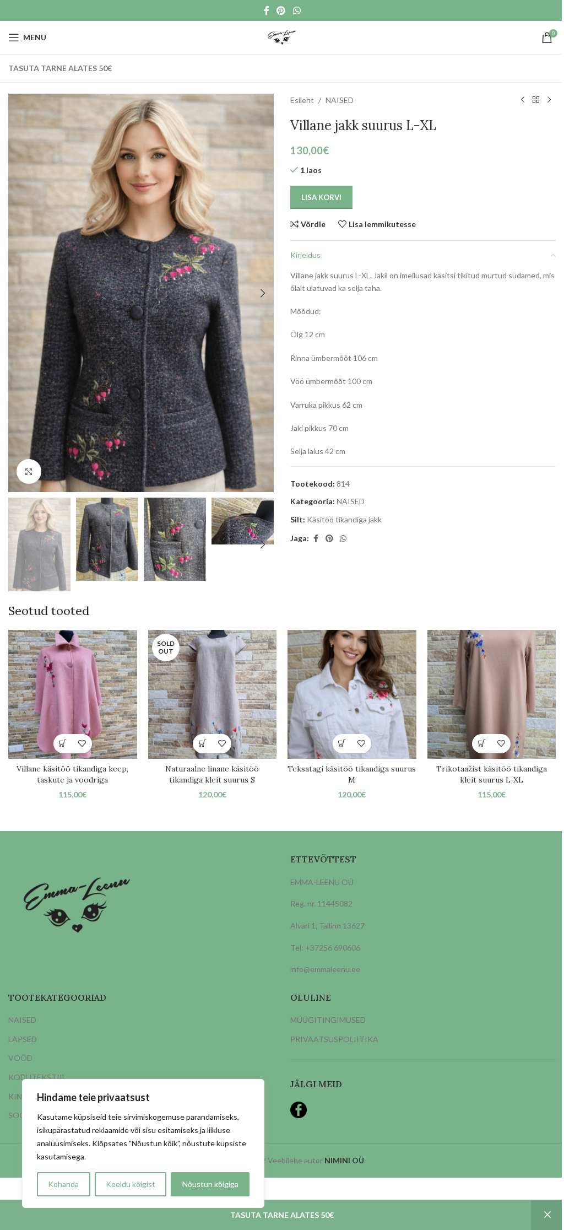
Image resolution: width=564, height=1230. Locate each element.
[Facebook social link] (266, 10)
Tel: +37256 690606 (325, 947)
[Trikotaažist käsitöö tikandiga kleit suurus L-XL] (491, 694)
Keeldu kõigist (130, 1184)
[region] (143, 1143)
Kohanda (63, 1184)
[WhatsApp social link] (296, 10)
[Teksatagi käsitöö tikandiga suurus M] (352, 694)
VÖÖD (20, 1057)
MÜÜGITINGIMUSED (328, 1019)
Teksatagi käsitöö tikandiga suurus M (352, 774)
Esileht (302, 100)
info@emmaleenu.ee (325, 969)
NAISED (340, 100)
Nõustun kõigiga (210, 1184)
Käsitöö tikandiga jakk (344, 519)
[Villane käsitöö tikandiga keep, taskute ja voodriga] (72, 694)
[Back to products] (536, 100)
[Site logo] (282, 36)
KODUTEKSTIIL (37, 1077)
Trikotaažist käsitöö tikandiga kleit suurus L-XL (491, 774)
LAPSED (22, 1039)
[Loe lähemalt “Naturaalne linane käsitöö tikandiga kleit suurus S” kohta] (202, 743)
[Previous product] (522, 100)
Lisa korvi (321, 197)
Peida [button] (547, 1215)
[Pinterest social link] (281, 10)
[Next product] (549, 100)
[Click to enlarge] (29, 471)
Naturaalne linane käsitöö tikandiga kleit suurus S (212, 774)
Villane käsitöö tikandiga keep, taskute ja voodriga (72, 774)
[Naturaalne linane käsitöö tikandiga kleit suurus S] (212, 694)
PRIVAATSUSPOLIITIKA (334, 1039)
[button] (19, 293)
